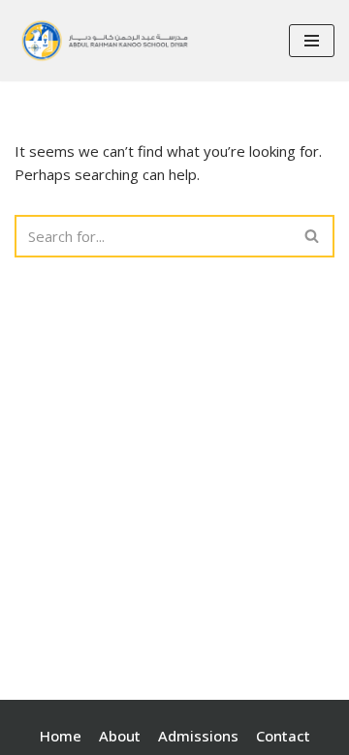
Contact (283, 735)
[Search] (312, 236)
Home (60, 735)
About (120, 735)
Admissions (198, 735)
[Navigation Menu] (311, 40)
